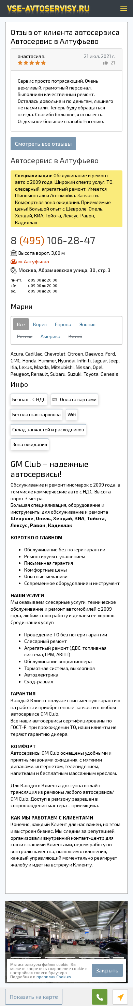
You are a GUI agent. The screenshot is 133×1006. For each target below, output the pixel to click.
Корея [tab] (40, 324)
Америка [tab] (50, 336)
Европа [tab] (63, 324)
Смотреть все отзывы (43, 143)
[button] (33, 997)
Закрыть (107, 970)
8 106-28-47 (53, 240)
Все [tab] (21, 324)
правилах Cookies (53, 976)
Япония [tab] (87, 324)
